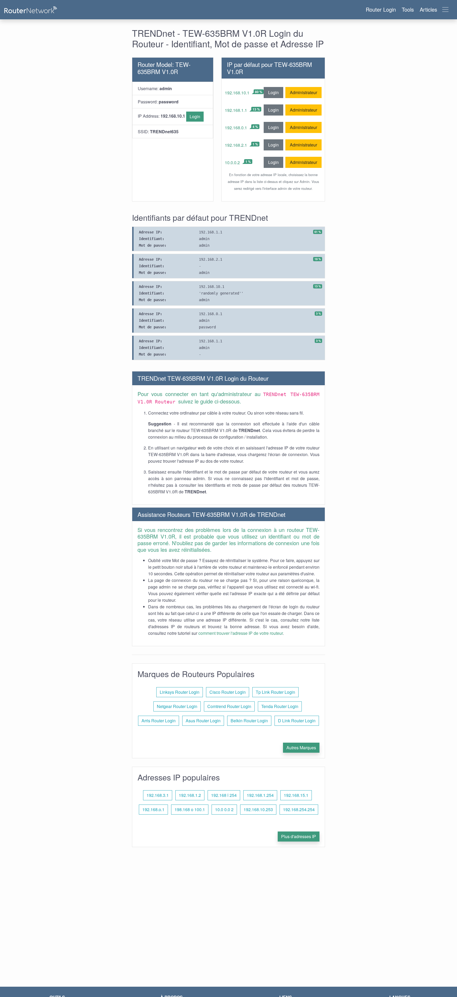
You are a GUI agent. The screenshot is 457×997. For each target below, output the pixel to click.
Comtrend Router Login (229, 706)
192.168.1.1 (236, 110)
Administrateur (303, 92)
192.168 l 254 (224, 795)
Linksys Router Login (179, 692)
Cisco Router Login (227, 692)
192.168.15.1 (296, 795)
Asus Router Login (203, 721)
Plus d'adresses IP (298, 836)
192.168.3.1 (158, 795)
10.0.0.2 (232, 162)
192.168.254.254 (299, 809)
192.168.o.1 (153, 809)
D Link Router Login (297, 721)
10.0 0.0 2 (224, 809)
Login (195, 116)
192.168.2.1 (236, 145)
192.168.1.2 (190, 795)
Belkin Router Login (249, 721)
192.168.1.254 (260, 795)
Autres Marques (301, 748)
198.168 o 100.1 (190, 809)
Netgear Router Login (177, 706)
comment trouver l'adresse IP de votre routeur (240, 633)
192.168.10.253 (258, 809)
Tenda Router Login (279, 706)
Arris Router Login (158, 721)
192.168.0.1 (236, 128)
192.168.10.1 (237, 93)
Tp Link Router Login (275, 692)
